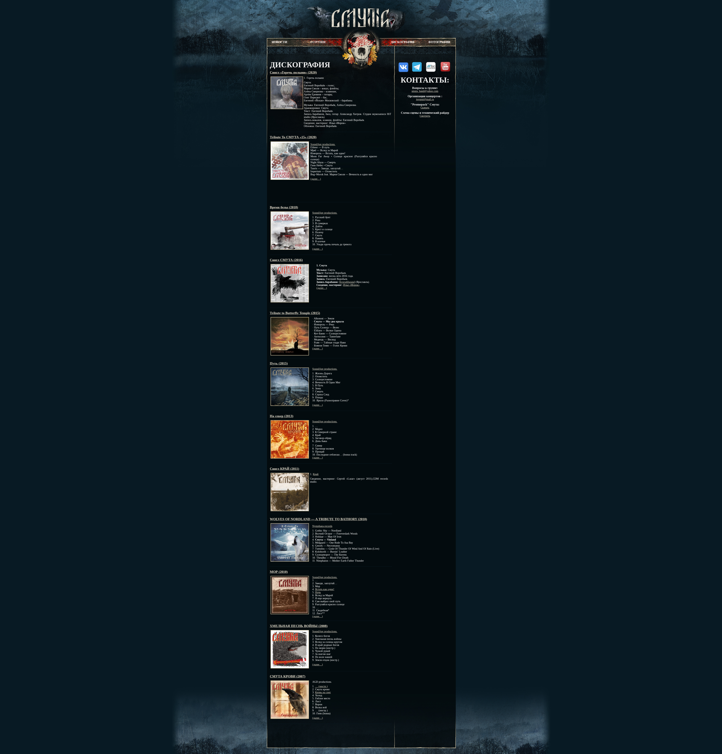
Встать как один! (324, 589)
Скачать (425, 107)
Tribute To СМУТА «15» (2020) (293, 137)
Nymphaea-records (322, 526)
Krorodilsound (347, 282)
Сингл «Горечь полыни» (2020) (293, 72)
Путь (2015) (279, 363)
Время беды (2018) (284, 207)
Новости (279, 42)
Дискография (402, 42)
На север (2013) (281, 416)
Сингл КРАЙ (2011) (284, 469)
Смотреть (425, 116)
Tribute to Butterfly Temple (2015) (295, 313)
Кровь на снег (323, 692)
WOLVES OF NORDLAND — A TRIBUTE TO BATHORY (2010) (318, 519)
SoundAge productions (322, 144)
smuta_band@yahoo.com (425, 91)
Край (316, 474)
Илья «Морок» (351, 285)
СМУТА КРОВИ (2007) (287, 676)
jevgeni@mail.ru (425, 99)
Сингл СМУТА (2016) (286, 260)
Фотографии (439, 42)
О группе (318, 42)
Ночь (318, 592)
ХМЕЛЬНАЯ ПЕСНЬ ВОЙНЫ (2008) (299, 626)
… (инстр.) (321, 686)
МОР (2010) (279, 572)
